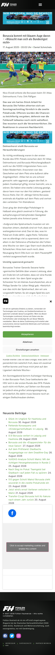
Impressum (44, 356)
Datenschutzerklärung (30, 356)
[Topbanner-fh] (27, 23)
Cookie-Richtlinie (13, 356)
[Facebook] (5, 636)
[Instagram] (18, 636)
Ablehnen (27, 342)
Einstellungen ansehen (27, 349)
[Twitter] (12, 636)
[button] (50, 301)
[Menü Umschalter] (40, 4)
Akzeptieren (27, 334)
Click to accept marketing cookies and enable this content (27, 547)
